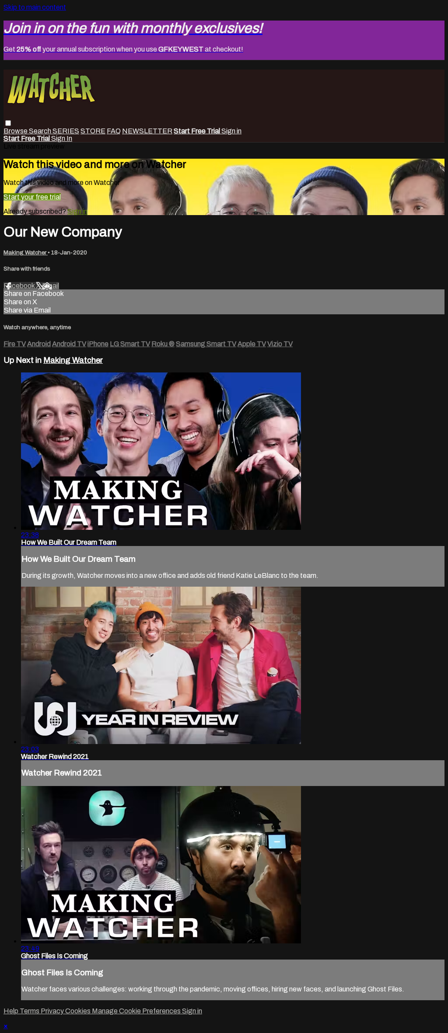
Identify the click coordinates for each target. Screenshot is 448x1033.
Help (12, 1011)
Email (50, 285)
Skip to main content (35, 7)
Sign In (61, 138)
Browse (16, 131)
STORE (92, 131)
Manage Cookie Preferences (137, 1011)
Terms (30, 1011)
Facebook (20, 285)
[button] (8, 123)
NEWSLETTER (147, 131)
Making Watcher (26, 252)
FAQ (114, 131)
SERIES (65, 131)
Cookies (78, 1011)
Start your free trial (32, 197)
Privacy (53, 1011)
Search (40, 131)
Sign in (231, 131)
